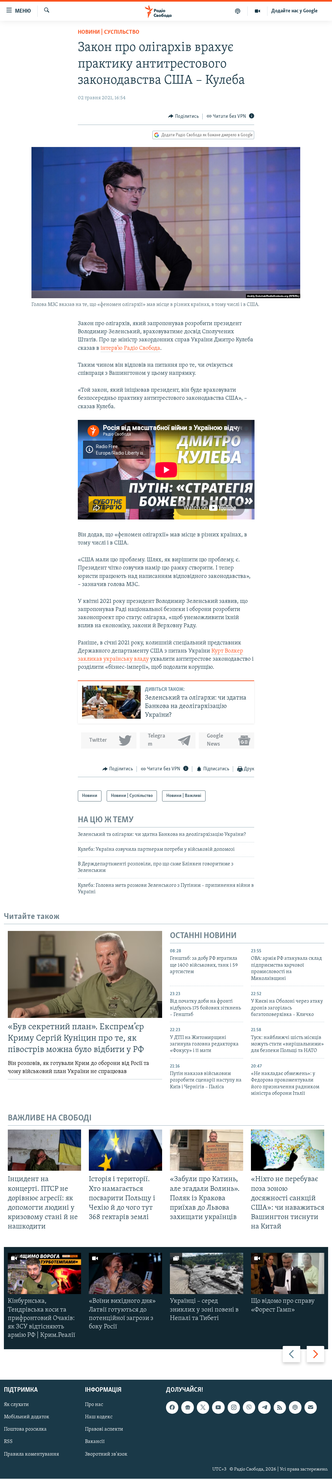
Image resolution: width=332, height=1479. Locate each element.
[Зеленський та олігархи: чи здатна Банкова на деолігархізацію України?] (111, 702)
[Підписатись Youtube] (218, 1407)
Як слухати (16, 1405)
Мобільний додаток (26, 1417)
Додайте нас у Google (294, 11)
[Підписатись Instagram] (234, 1407)
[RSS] (280, 1407)
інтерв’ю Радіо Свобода (130, 348)
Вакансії (95, 1442)
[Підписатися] (310, 1407)
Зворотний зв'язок (106, 1454)
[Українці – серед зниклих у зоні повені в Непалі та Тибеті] (206, 1273)
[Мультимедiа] (257, 11)
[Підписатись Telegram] (264, 1407)
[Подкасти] (238, 11)
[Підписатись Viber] (249, 1407)
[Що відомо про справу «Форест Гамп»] (287, 1273)
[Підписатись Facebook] (172, 1407)
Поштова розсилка (25, 1429)
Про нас (94, 1405)
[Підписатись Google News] (187, 1407)
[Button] (183, 116)
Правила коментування (31, 1454)
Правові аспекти (104, 1429)
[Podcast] (295, 1407)
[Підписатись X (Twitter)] (203, 1407)
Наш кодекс (99, 1417)
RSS (8, 1442)
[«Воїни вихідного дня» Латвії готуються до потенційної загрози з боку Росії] (125, 1273)
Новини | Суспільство (108, 32)
